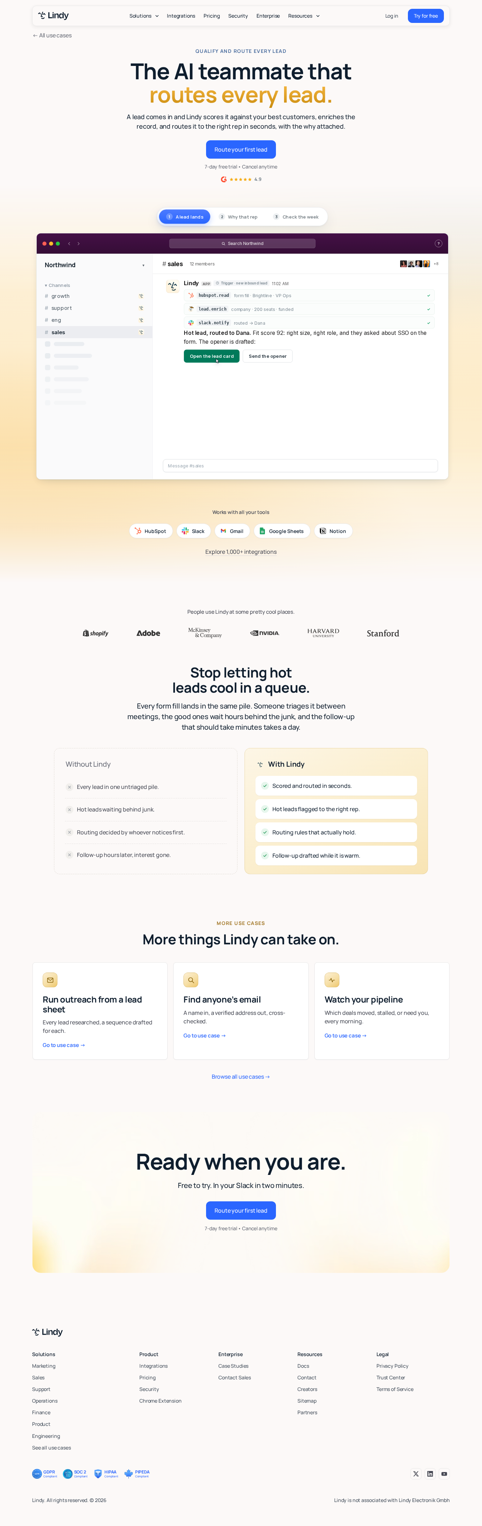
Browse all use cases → (241, 1076)
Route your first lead (241, 149)
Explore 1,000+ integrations (241, 552)
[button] (144, 16)
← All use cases (52, 35)
